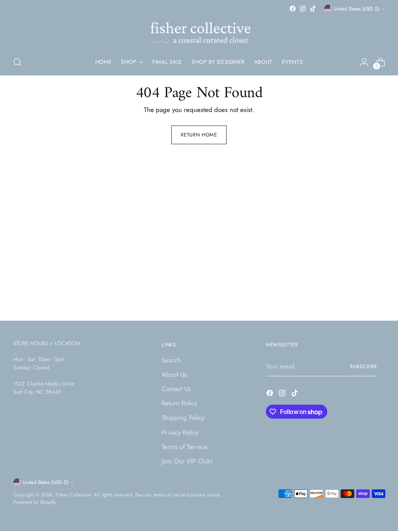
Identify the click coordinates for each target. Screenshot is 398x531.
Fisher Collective (73, 494)
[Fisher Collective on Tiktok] (312, 8)
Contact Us (176, 388)
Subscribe (363, 366)
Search (171, 360)
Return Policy (179, 403)
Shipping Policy (183, 417)
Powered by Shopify (34, 502)
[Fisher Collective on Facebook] (292, 8)
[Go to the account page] (364, 62)
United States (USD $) (356, 8)
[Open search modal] (17, 62)
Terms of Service (185, 446)
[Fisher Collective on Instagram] (302, 8)
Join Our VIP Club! (187, 461)
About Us (174, 374)
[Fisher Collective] (199, 31)
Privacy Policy (180, 432)
